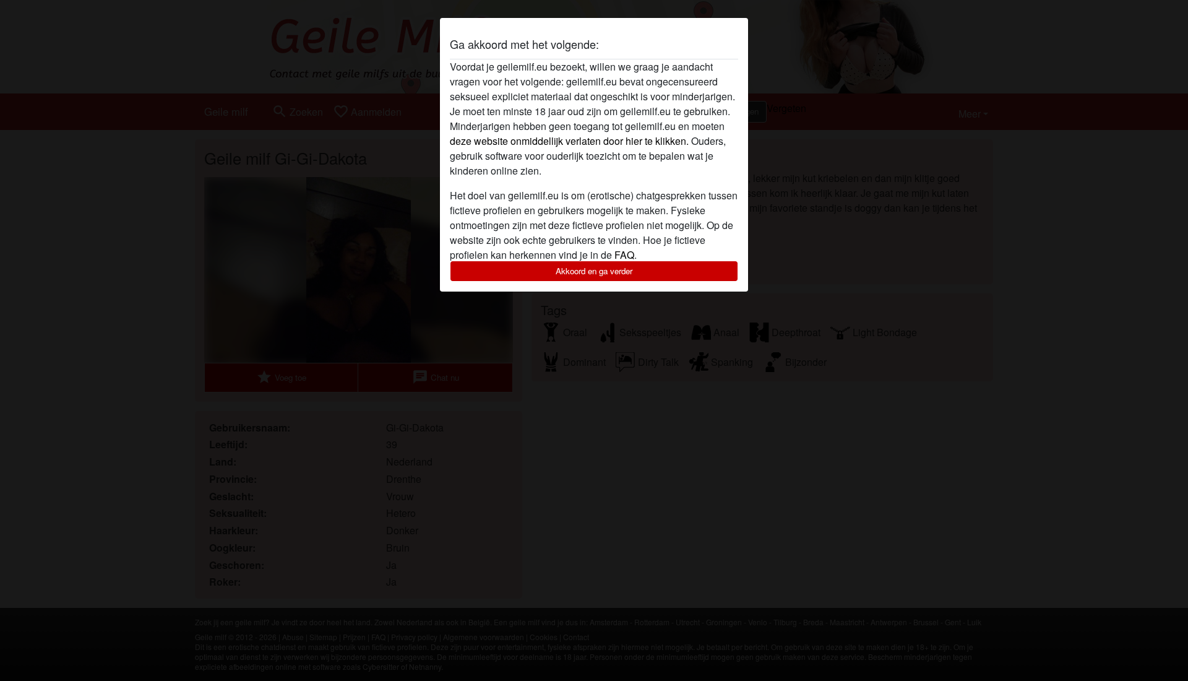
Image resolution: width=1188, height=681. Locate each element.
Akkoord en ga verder (594, 271)
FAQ (624, 255)
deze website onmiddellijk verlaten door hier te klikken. (569, 141)
